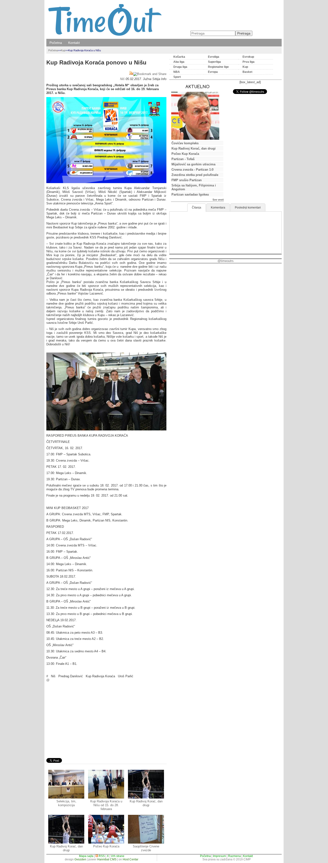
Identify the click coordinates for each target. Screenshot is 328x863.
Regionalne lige (218, 67)
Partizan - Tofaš (182, 159)
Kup (63, 50)
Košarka (179, 56)
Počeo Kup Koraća (106, 846)
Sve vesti (218, 199)
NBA (176, 72)
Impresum (219, 856)
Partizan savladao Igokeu (190, 194)
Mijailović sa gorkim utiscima (193, 164)
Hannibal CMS (106, 859)
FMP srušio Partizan (186, 180)
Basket (247, 72)
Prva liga (249, 62)
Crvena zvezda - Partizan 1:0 (192, 169)
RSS (101, 856)
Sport (177, 77)
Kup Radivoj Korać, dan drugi (146, 803)
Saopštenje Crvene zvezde (146, 848)
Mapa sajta (86, 856)
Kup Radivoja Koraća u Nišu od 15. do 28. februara (106, 805)
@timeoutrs (226, 261)
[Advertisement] (106, 720)
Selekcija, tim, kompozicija (66, 803)
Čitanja (196, 207)
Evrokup (248, 56)
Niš (122, 79)
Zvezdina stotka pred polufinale (194, 175)
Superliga (214, 62)
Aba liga (178, 62)
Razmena (234, 856)
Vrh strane (117, 856)
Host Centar (130, 859)
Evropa (213, 72)
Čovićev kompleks (185, 143)
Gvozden (80, 859)
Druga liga (180, 67)
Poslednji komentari (248, 207)
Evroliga (213, 56)
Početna (55, 43)
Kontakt (74, 43)
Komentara (218, 207)
